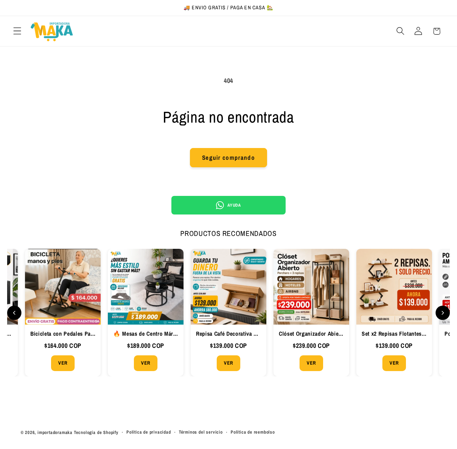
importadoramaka (54, 432)
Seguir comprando (228, 157)
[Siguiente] (443, 313)
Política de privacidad (148, 432)
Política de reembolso (253, 432)
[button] (17, 31)
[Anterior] (14, 313)
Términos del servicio (201, 432)
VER (62, 363)
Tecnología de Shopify (96, 432)
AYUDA (234, 205)
